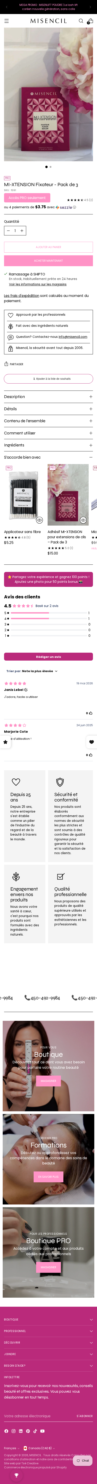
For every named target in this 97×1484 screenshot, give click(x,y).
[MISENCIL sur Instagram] (14, 1432)
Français (10, 1448)
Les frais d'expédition (21, 295)
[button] (48, 207)
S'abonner (85, 1416)
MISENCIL (35, 1455)
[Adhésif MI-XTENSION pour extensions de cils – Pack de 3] (68, 495)
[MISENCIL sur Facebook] (6, 1432)
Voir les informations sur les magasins (38, 284)
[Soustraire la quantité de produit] (8, 230)
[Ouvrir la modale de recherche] (80, 20)
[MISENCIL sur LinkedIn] (21, 1432)
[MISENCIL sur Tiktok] (35, 1432)
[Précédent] (7, 7)
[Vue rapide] (39, 520)
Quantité (11, 221)
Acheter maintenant (48, 261)
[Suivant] (90, 7)
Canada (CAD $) (40, 1448)
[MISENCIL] (48, 21)
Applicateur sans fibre (22, 531)
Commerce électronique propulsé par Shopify (35, 1467)
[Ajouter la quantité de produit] (22, 230)
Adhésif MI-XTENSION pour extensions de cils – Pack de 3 (67, 537)
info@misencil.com (73, 337)
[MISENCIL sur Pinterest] (28, 1432)
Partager (16, 364)
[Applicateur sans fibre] (24, 495)
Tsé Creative (29, 1463)
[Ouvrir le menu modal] (6, 20)
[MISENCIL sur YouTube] (43, 1432)
